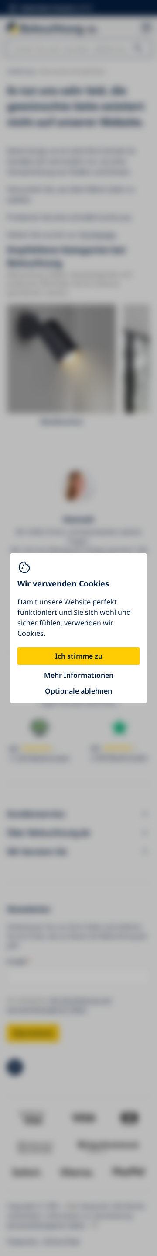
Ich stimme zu (78, 656)
